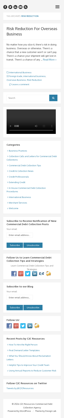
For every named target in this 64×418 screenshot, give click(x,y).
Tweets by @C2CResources (20, 388)
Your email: (12, 229)
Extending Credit (17, 182)
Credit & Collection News (21, 171)
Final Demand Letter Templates (24, 350)
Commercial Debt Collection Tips (25, 165)
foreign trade (15, 76)
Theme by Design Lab (45, 411)
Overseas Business (16, 80)
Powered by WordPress (19, 411)
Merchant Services (18, 202)
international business (34, 76)
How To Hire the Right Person (23, 344)
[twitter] (10, 7)
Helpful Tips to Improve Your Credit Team (29, 365)
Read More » (49, 59)
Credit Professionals (19, 176)
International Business (20, 72)
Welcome (13, 208)
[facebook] (5, 7)
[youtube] (20, 7)
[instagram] (15, 7)
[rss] (26, 7)
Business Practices (18, 150)
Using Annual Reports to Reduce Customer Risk (32, 370)
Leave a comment (20, 84)
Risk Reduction (34, 80)
